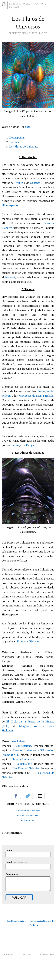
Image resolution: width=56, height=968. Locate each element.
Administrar (47, 954)
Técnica (14, 142)
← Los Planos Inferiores (15, 921)
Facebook (16, 796)
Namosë (10, 277)
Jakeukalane (17, 741)
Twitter (28, 796)
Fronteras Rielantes (29, 641)
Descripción (16, 137)
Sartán (15, 445)
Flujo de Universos (22, 759)
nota (27, 126)
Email (40, 796)
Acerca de (9, 954)
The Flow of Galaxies (25, 768)
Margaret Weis (29, 726)
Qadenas (35, 182)
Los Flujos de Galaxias (23, 146)
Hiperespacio (10, 205)
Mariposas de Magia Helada (36, 395)
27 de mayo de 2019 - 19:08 (23, 33)
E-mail (17, 862)
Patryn (30, 445)
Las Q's (43, 33)
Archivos (28, 954)
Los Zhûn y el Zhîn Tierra (28, 815)
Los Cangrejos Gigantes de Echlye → (42, 923)
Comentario (12, 874)
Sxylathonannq (28, 820)
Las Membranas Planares (28, 810)
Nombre (10, 850)
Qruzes (18, 182)
